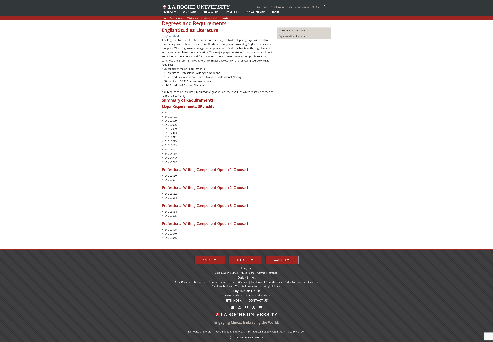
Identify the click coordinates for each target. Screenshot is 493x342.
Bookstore (200, 282)
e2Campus (242, 282)
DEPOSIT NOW (245, 259)
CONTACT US (258, 300)
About (275, 12)
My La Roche (247, 272)
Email (235, 272)
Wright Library (272, 286)
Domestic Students (232, 295)
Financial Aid (210, 12)
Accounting (199, 18)
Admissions (189, 12)
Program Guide (171, 36)
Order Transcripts (295, 282)
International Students (258, 295)
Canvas (261, 272)
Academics (170, 12)
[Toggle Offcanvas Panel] (325, 6)
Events (289, 7)
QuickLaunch (222, 272)
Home (165, 18)
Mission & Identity (302, 7)
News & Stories (277, 7)
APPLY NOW (209, 259)
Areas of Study (187, 18)
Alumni (265, 7)
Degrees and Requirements (291, 36)
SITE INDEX (233, 300)
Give (258, 7)
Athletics (316, 7)
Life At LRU (231, 12)
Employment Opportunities (266, 282)
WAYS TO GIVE (282, 259)
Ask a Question (183, 282)
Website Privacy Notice (248, 286)
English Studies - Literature (291, 30)
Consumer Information (221, 282)
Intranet (272, 272)
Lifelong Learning (255, 12)
